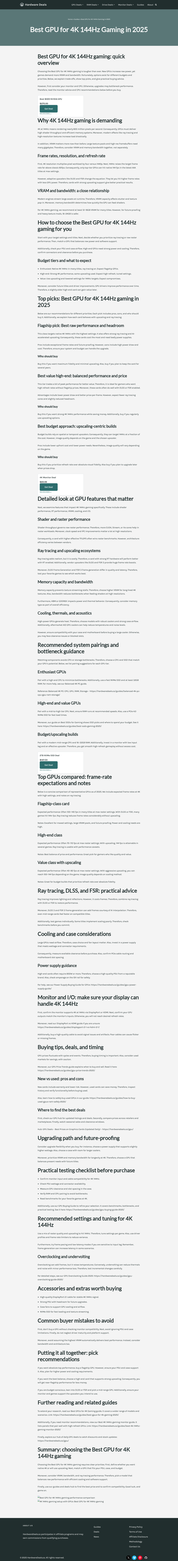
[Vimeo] (134, 1558)
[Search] (156, 5)
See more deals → (45, 113)
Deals (96, 1531)
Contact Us (134, 1546)
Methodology (135, 1541)
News (96, 1536)
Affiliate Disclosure (138, 1536)
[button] (82, 4)
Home (70, 19)
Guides (140, 4)
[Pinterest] (140, 1558)
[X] (128, 1558)
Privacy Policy (135, 1527)
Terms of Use (135, 1531)
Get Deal (49, 108)
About (150, 4)
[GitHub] (146, 1558)
